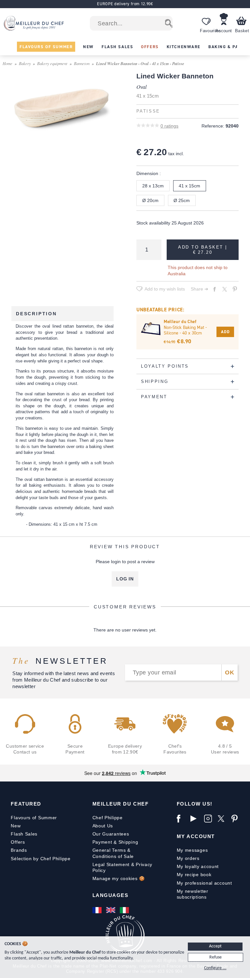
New (16, 825)
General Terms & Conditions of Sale (113, 853)
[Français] (97, 910)
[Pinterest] (236, 818)
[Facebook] (182, 818)
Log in (124, 578)
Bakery (25, 63)
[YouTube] (195, 818)
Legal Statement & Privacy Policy (122, 867)
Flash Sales (24, 833)
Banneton (82, 63)
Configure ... (215, 968)
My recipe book (194, 874)
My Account (196, 836)
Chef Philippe (107, 817)
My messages (192, 850)
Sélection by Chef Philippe (40, 858)
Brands (19, 850)
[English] (111, 910)
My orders (188, 858)
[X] (223, 818)
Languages (110, 895)
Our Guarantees (110, 833)
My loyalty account (198, 866)
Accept (215, 946)
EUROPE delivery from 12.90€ (125, 3)
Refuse (215, 957)
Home (7, 63)
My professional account (204, 883)
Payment (102, 842)
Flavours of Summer (34, 817)
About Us (102, 825)
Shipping (128, 842)
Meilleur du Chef (120, 804)
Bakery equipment (52, 63)
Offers (18, 842)
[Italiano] (125, 910)
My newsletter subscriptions (192, 894)
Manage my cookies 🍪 (118, 878)
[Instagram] (209, 818)
